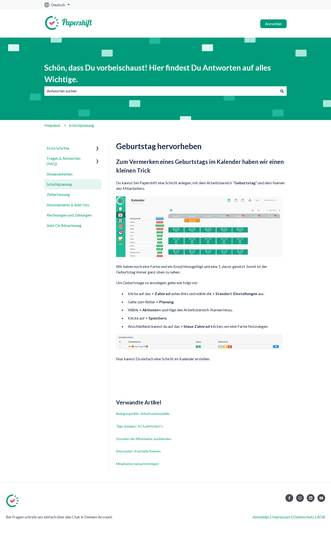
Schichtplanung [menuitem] (59, 184)
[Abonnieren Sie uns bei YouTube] (321, 498)
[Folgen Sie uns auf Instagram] (300, 498)
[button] (97, 148)
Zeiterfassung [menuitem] (58, 194)
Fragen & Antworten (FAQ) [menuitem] (63, 161)
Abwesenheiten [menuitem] (59, 174)
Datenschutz (303, 517)
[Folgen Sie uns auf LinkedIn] (311, 498)
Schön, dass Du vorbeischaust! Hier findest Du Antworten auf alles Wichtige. (157, 73)
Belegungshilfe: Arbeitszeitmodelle (142, 413)
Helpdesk (52, 125)
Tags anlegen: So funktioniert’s (139, 426)
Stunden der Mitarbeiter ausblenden (143, 439)
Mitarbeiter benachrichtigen (137, 464)
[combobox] (160, 91)
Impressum (281, 517)
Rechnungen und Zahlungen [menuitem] (69, 215)
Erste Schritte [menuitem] (58, 148)
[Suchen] (282, 91)
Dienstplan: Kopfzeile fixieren (138, 451)
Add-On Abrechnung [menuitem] (64, 225)
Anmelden (273, 23)
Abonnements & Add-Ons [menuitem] (68, 204)
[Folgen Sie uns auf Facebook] (289, 498)
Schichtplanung (81, 125)
